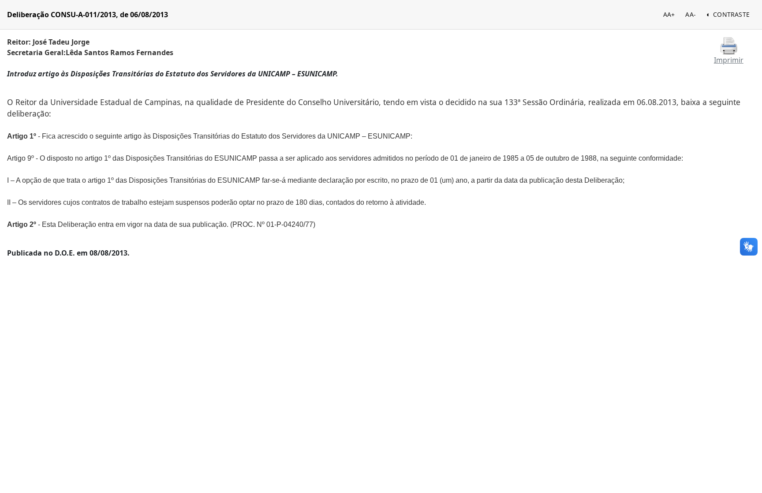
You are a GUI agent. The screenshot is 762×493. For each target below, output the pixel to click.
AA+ (669, 14)
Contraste (731, 14)
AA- (690, 14)
